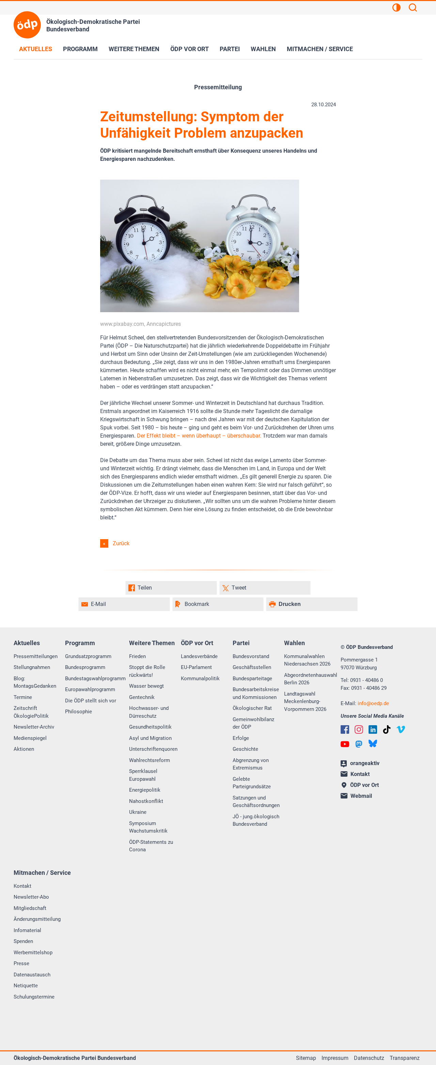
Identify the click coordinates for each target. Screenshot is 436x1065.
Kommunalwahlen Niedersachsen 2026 (307, 660)
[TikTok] (387, 729)
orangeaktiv (364, 763)
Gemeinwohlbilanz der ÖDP (253, 723)
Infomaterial (27, 930)
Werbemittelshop (33, 952)
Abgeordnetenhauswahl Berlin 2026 (310, 679)
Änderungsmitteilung (37, 919)
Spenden (23, 941)
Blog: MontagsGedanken (35, 682)
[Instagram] (359, 729)
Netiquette (26, 986)
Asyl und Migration (150, 738)
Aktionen (24, 749)
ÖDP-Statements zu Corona (151, 846)
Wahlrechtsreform (149, 760)
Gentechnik (142, 697)
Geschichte (245, 749)
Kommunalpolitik (200, 678)
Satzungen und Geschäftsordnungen (256, 802)
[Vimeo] (400, 729)
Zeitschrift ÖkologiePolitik (31, 712)
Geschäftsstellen (252, 667)
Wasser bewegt (146, 686)
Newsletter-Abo (31, 897)
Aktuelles (35, 48)
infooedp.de (373, 703)
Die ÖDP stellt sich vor (90, 701)
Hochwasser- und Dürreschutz (149, 712)
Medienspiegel (30, 738)
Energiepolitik (144, 790)
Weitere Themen (134, 48)
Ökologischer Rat (252, 708)
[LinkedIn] (373, 729)
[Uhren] (199, 310)
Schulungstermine (34, 997)
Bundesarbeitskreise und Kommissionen (256, 693)
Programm (80, 48)
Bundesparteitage (252, 678)
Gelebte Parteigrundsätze (252, 783)
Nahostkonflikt (146, 801)
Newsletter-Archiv (34, 727)
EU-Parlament (196, 667)
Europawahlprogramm (90, 689)
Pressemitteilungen (36, 656)
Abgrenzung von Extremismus (251, 764)
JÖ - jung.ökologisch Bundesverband (256, 820)
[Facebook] (345, 729)
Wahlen (263, 48)
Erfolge (241, 738)
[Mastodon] (359, 744)
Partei (230, 48)
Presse (21, 963)
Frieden (137, 656)
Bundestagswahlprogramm (95, 678)
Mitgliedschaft (30, 908)
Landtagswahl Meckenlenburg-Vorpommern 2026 (305, 701)
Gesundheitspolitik (150, 727)
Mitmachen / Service (320, 48)
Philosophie (78, 712)
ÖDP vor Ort (189, 48)
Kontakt (22, 886)
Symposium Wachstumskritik (148, 827)
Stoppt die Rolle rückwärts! (147, 671)
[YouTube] (345, 744)
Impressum (335, 1058)
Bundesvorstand (251, 656)
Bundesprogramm (85, 667)
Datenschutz (369, 1058)
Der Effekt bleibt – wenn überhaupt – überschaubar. (199, 435)
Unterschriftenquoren (153, 749)
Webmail (361, 796)
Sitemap (306, 1058)
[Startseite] (27, 25)
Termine (23, 697)
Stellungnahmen (32, 667)
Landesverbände (199, 656)
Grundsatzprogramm (88, 656)
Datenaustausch (32, 975)
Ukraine (137, 812)
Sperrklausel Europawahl (143, 775)
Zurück (121, 543)
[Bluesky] (373, 743)
